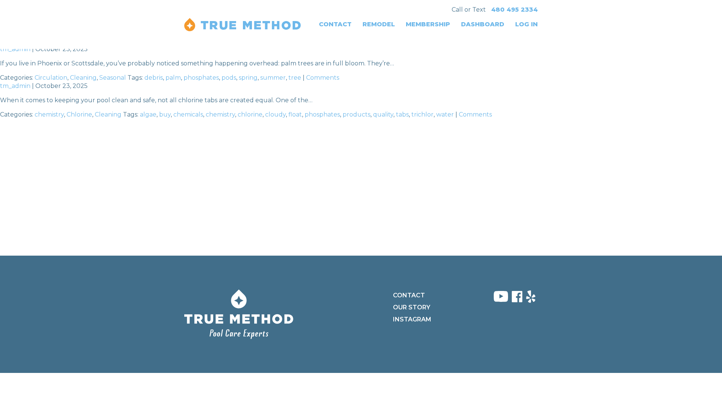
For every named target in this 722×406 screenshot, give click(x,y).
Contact (409, 295)
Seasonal (112, 77)
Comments (322, 77)
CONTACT (335, 24)
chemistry (49, 114)
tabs (402, 114)
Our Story (411, 307)
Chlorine (79, 114)
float (295, 114)
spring (248, 77)
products (356, 114)
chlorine (250, 114)
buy (165, 114)
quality (383, 114)
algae (148, 114)
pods (228, 77)
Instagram (412, 319)
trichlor (422, 114)
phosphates (201, 77)
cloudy (275, 114)
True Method (242, 24)
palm (173, 77)
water (445, 114)
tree (294, 77)
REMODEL (379, 24)
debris (153, 77)
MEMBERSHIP (428, 24)
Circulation (51, 77)
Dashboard (482, 24)
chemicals (188, 114)
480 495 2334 (514, 9)
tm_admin (15, 49)
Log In (526, 24)
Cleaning (83, 77)
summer (273, 77)
